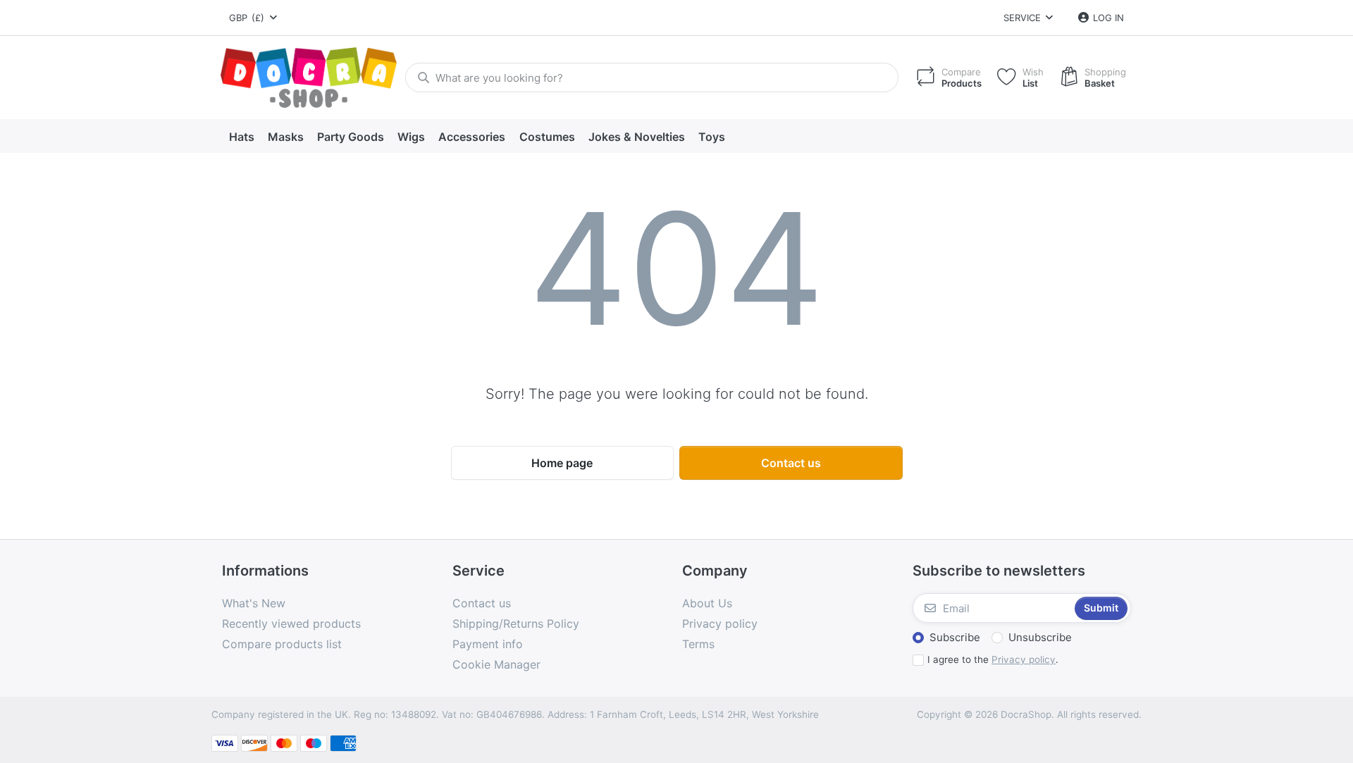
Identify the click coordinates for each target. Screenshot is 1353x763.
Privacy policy (1023, 659)
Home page (562, 463)
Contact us (791, 463)
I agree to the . (992, 659)
